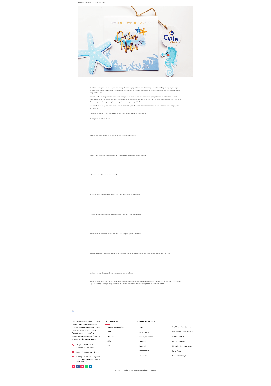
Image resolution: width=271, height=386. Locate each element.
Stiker (142, 327)
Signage (143, 341)
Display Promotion (146, 337)
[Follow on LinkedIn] (90, 366)
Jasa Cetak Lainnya (179, 356)
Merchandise (144, 351)
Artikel (109, 341)
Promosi (143, 346)
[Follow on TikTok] (73, 366)
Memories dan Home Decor (182, 346)
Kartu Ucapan (177, 351)
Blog (103, 2)
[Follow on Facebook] (78, 366)
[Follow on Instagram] (82, 366)
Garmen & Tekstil (178, 336)
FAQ (108, 346)
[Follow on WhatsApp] (86, 366)
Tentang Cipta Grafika (115, 327)
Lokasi (109, 332)
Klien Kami (110, 336)
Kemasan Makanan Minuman (182, 332)
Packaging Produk (178, 341)
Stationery (143, 355)
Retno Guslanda (85, 2)
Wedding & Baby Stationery (182, 327)
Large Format (144, 332)
